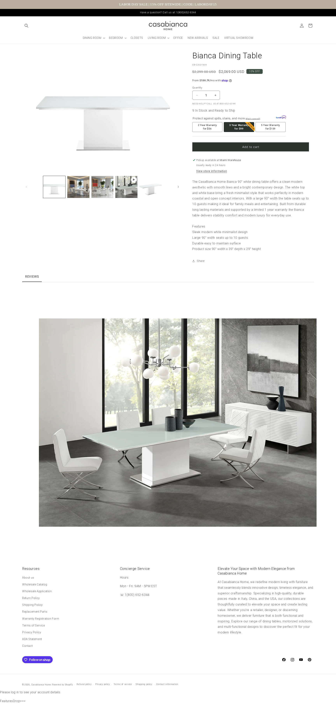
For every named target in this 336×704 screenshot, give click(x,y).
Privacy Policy (31, 632)
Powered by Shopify (62, 684)
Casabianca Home (41, 684)
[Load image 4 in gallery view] (150, 187)
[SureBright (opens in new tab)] (280, 118)
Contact (27, 646)
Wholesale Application (37, 591)
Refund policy (84, 684)
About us (28, 577)
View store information (211, 171)
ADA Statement (32, 639)
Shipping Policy (32, 604)
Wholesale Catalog (34, 584)
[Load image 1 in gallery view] (54, 187)
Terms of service (123, 684)
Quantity (197, 87)
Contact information (167, 684)
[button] (26, 25)
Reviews (32, 276)
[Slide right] (178, 187)
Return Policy (31, 598)
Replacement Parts (34, 611)
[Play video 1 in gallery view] (126, 187)
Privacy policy (102, 684)
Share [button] (201, 260)
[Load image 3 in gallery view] (102, 187)
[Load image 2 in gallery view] (78, 187)
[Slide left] (26, 187)
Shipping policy (144, 684)
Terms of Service (33, 625)
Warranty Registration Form (40, 618)
